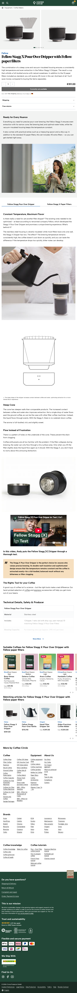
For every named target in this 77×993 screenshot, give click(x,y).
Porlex (46, 829)
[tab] (21, 204)
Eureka (33, 821)
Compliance (48, 780)
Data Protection (31, 987)
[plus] (12, 84)
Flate (32, 827)
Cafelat (19, 818)
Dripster (19, 832)
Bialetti (5, 824)
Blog (45, 774)
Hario (32, 829)
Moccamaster (48, 824)
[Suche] (7, 3)
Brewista (6, 829)
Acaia (5, 818)
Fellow (33, 824)
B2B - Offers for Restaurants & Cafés (22, 794)
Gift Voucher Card (23, 762)
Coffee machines (36, 767)
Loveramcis (48, 818)
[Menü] (2, 3)
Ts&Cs (49, 987)
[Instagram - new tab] (3, 976)
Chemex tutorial (49, 858)
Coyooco (20, 829)
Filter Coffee (7, 762)
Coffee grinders (36, 769)
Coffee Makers (18, 8)
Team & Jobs (48, 777)
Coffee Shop (7, 759)
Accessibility (41, 987)
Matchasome (48, 821)
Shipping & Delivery (9, 884)
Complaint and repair (9, 892)
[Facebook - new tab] (7, 976)
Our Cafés (47, 762)
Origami (46, 827)
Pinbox (46, 832)
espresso (38, 590)
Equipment (8, 8)
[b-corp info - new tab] (20, 931)
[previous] (70, 692)
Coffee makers (35, 764)
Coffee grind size (8, 855)
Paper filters (34, 775)
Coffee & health (8, 857)
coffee (27, 590)
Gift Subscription (22, 765)
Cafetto (19, 821)
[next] (73, 692)
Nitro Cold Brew (22, 768)
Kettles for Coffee (36, 772)
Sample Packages (8, 801)
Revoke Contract (63, 987)
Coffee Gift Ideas (22, 759)
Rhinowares (62, 818)
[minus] (4, 84)
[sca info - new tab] (30, 931)
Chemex (19, 824)
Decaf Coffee (7, 768)
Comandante (21, 827)
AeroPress (6, 821)
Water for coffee (22, 849)
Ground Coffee (8, 770)
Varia (59, 829)
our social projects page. (26, 913)
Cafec (5, 832)
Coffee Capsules (8, 778)
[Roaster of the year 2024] (70, 874)
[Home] (38, 3)
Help (54, 987)
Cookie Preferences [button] (8, 987)
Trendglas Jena (63, 824)
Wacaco (60, 832)
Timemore (61, 821)
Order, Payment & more (10, 896)
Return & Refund (8, 888)
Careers (46, 782)
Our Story (47, 759)
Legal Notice (20, 987)
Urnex (60, 827)
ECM (32, 818)
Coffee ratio (7, 852)
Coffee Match (21, 775)
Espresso (6, 765)
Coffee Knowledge (9, 849)
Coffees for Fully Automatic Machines (8, 782)
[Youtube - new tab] (12, 976)
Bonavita (6, 827)
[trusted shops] (7, 931)
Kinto (32, 832)
